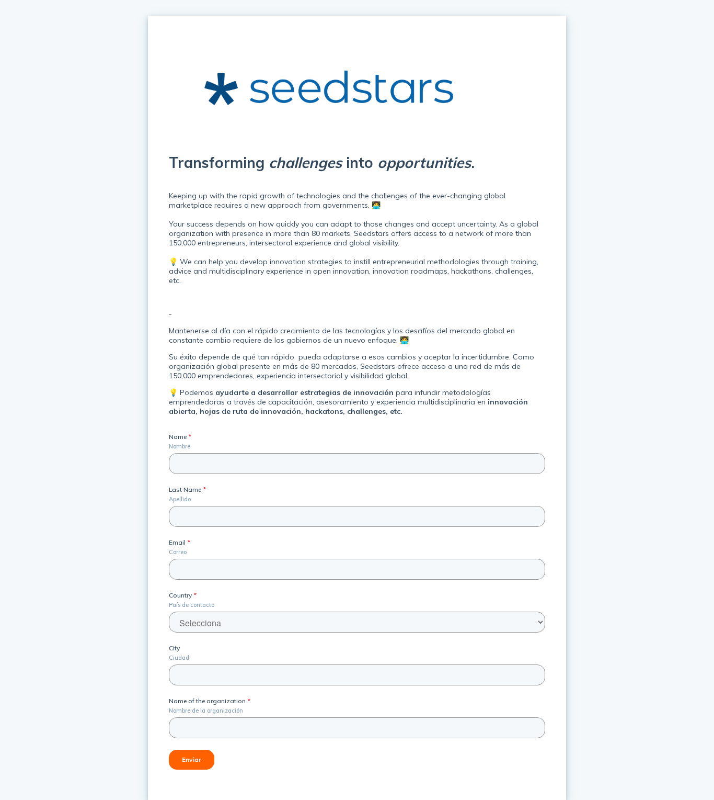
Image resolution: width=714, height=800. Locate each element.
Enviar (191, 759)
